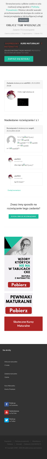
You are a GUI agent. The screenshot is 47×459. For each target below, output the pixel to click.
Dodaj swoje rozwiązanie (23, 216)
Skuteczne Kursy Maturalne (23, 323)
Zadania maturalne (10, 374)
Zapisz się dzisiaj (19, 59)
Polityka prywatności (22, 441)
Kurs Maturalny (9, 386)
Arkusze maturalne (10, 362)
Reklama (10, 444)
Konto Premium (9, 389)
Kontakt (19, 444)
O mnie (6, 365)
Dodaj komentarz (14, 190)
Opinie (6, 377)
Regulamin (7, 441)
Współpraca (36, 441)
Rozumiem (24, 20)
